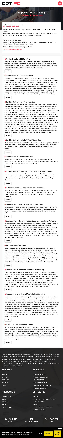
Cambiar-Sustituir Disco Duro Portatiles (20, 102)
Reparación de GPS (39, 380)
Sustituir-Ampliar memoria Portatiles (19, 324)
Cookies (4, 385)
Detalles (8, 71)
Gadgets (4, 399)
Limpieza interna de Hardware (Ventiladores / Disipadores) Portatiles (31, 221)
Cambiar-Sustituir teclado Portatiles (19, 157)
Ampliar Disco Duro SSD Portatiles (18, 59)
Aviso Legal (5, 380)
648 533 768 (54, 420)
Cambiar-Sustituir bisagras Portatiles (19, 76)
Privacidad (5, 383)
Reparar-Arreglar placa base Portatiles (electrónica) (25, 270)
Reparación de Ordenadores (42, 385)
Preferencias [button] (48, 433)
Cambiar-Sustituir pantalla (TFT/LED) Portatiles (23, 140)
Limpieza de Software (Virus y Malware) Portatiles (24, 204)
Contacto (5, 377)
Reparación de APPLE (39, 374)
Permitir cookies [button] (57, 433)
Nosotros (5, 374)
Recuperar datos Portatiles (16, 245)
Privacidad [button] (26, 434)
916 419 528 (12, 420)
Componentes (6, 396)
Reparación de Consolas (41, 377)
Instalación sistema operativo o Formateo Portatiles (25, 188)
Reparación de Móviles (40, 383)
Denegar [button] (40, 433)
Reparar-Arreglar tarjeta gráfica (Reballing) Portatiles (25, 294)
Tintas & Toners (7, 407)
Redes (4, 405)
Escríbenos (31, 421)
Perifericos (5, 402)
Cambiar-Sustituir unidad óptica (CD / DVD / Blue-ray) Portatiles (29, 171)
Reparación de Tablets (40, 388)
